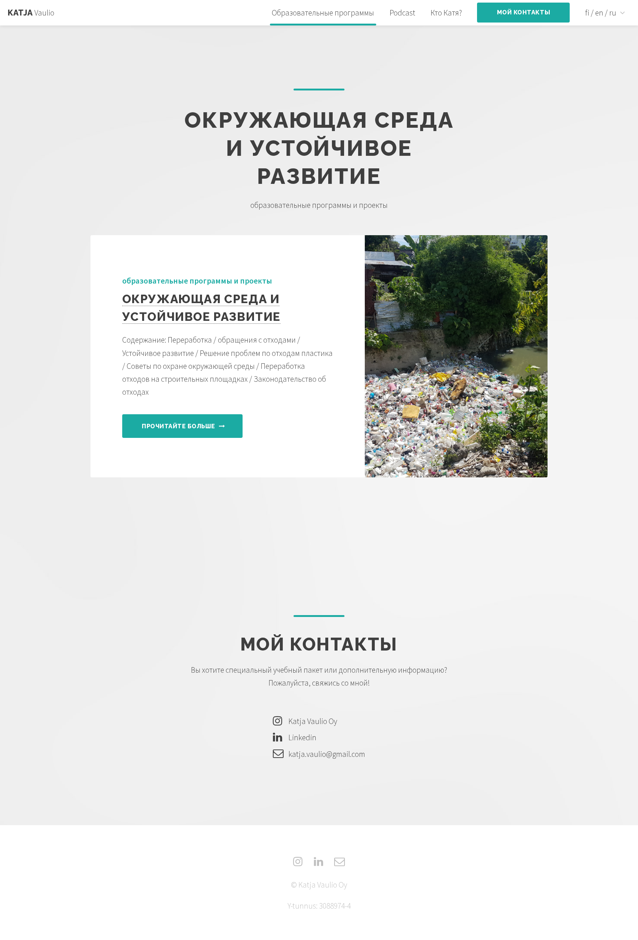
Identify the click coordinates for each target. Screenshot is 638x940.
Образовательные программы (323, 13)
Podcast (402, 13)
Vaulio (31, 13)
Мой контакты (523, 12)
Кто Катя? (446, 13)
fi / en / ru (600, 13)
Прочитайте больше (178, 426)
